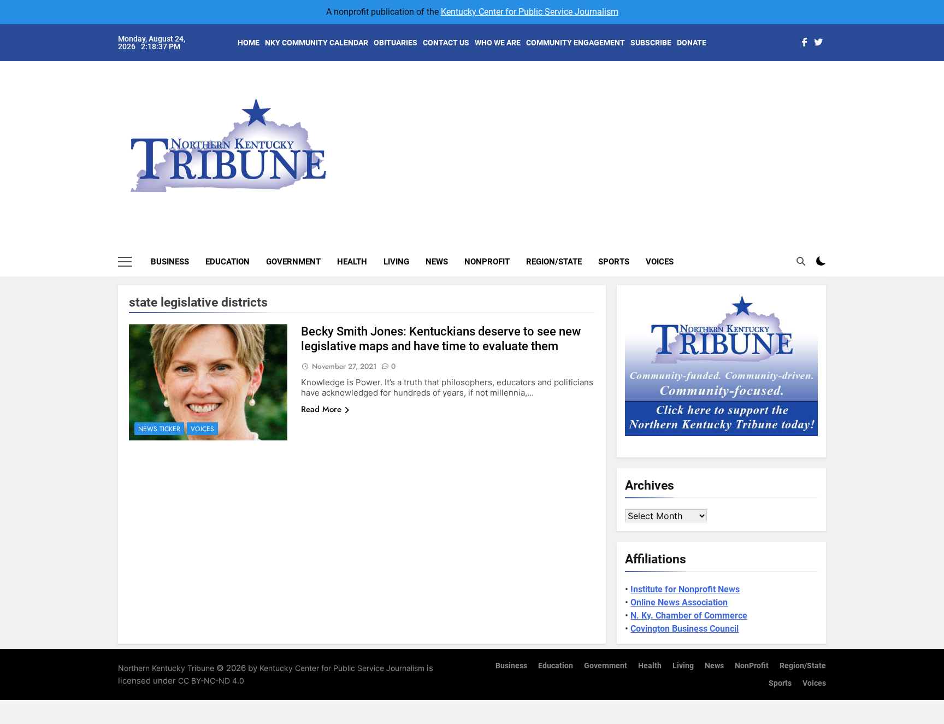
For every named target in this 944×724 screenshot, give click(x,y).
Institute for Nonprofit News (685, 589)
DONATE (691, 42)
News (437, 262)
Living (396, 262)
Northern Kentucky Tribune (166, 668)
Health (352, 262)
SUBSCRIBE (650, 42)
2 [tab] (832, 99)
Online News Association (679, 602)
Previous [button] (830, 137)
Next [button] (805, 137)
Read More (321, 409)
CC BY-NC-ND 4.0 (211, 680)
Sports (613, 262)
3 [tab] (832, 116)
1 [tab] (832, 83)
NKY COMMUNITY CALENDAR (316, 42)
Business (170, 262)
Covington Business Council (684, 628)
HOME (248, 42)
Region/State (554, 262)
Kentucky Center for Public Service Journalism (529, 12)
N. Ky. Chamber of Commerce (688, 615)
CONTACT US (446, 42)
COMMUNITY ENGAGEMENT (575, 42)
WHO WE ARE (498, 42)
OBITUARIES (395, 42)
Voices (660, 262)
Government (293, 262)
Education (227, 262)
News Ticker (159, 429)
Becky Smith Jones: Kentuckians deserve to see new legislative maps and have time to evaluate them (441, 339)
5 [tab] (832, 148)
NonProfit (487, 262)
